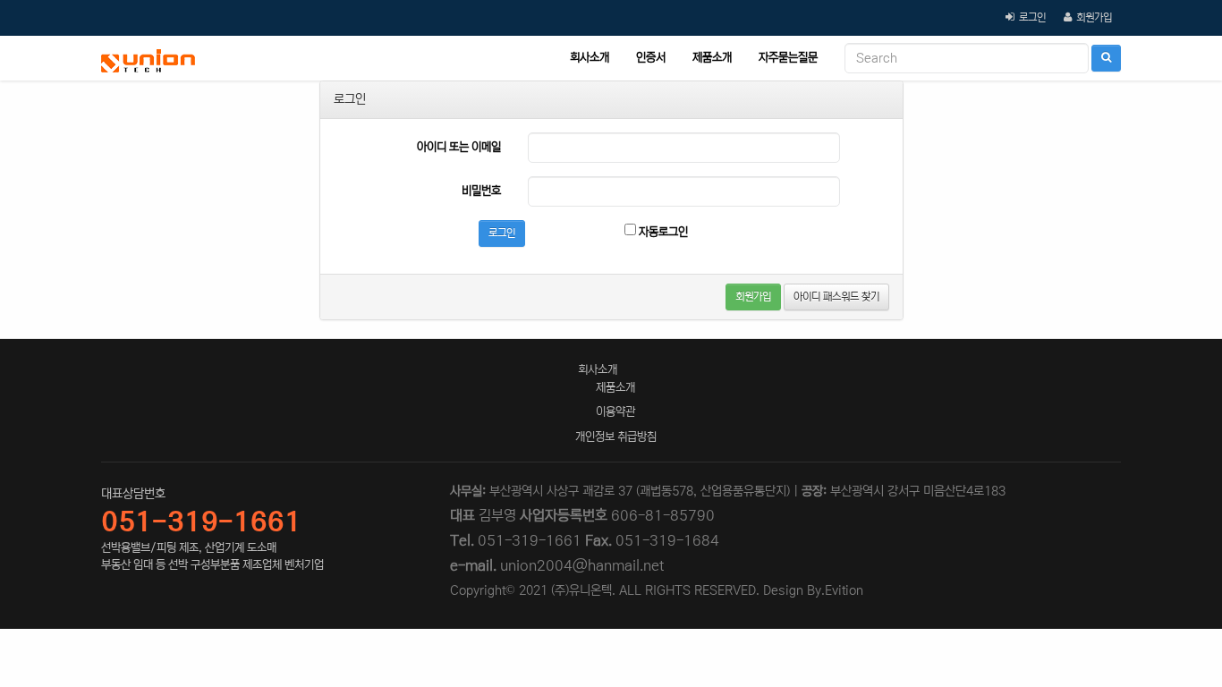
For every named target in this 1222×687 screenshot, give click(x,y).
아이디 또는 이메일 (459, 147)
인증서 (651, 57)
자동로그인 (662, 232)
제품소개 (712, 57)
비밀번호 (481, 191)
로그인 (1032, 17)
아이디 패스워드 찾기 (836, 296)
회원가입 (1094, 17)
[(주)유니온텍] (148, 58)
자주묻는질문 (788, 57)
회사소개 (589, 57)
